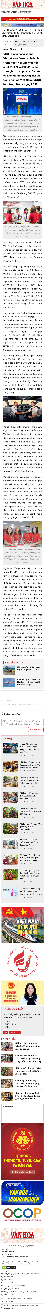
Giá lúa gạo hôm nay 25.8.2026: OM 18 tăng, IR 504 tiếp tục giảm (30, 780)
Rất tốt (10, 1021)
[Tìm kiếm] (40, 4)
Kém (9, 1027)
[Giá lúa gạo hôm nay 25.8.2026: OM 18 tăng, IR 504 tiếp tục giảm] (10, 781)
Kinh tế (22, 755)
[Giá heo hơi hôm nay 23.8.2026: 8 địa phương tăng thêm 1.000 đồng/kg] (7, 1058)
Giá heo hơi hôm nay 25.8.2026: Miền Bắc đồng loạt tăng (29, 796)
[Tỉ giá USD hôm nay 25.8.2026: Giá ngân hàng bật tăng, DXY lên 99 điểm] (10, 748)
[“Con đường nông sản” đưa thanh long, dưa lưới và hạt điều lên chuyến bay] (10, 874)
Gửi (5, 1032)
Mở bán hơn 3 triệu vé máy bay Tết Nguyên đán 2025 (29, 668)
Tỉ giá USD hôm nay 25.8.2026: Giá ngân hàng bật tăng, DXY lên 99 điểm (29, 748)
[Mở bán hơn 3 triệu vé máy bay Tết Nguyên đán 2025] (9, 670)
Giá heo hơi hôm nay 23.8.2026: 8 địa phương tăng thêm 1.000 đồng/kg (28, 1058)
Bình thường (12, 1024)
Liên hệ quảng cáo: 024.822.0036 (14, 1286)
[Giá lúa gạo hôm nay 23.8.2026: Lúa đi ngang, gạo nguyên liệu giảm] (7, 1083)
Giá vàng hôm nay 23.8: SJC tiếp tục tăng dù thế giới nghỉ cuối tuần (27, 1095)
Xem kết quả (15, 1032)
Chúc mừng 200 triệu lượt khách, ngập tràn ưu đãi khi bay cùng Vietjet (29, 682)
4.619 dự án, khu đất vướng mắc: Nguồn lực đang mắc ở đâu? (29, 842)
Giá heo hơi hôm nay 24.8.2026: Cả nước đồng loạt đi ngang (27, 1046)
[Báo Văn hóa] (22, 4)
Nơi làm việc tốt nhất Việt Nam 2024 (19, 705)
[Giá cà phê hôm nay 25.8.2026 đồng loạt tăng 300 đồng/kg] (10, 812)
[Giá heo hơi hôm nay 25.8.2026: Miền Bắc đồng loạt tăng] (10, 797)
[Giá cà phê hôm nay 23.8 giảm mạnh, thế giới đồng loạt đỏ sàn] (7, 1071)
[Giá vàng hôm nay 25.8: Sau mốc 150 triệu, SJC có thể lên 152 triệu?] (10, 766)
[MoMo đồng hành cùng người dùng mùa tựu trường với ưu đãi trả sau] (10, 892)
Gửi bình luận (36, 729)
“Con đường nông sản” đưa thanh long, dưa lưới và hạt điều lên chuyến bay (30, 874)
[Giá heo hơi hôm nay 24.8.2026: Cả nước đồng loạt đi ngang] (7, 1046)
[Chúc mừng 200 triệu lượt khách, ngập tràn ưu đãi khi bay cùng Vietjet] (9, 682)
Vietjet (9, 700)
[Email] (14, 49)
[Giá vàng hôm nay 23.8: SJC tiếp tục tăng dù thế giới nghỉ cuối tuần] (7, 1096)
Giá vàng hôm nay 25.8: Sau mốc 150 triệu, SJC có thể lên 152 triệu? (30, 765)
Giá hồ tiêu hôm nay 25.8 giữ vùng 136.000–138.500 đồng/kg (31, 826)
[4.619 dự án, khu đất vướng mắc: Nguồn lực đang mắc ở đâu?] (10, 843)
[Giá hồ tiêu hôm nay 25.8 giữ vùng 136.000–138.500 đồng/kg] (10, 828)
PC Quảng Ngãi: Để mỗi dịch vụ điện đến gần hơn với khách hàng (30, 857)
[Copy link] (18, 49)
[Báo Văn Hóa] (23, 1235)
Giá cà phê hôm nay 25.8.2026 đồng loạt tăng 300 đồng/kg (30, 811)
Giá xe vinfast (8, 1106)
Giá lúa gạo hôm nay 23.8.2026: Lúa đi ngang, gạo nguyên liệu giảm (27, 1083)
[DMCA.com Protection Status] (8, 1267)
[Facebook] (11, 49)
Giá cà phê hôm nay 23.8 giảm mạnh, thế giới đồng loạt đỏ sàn (28, 1070)
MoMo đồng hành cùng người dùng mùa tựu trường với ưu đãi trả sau (31, 891)
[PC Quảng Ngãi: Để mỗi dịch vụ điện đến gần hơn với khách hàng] (10, 859)
